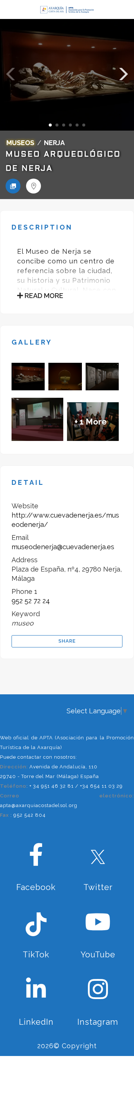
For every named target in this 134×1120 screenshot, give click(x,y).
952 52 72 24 (31, 601)
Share (67, 641)
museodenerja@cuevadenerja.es (63, 547)
